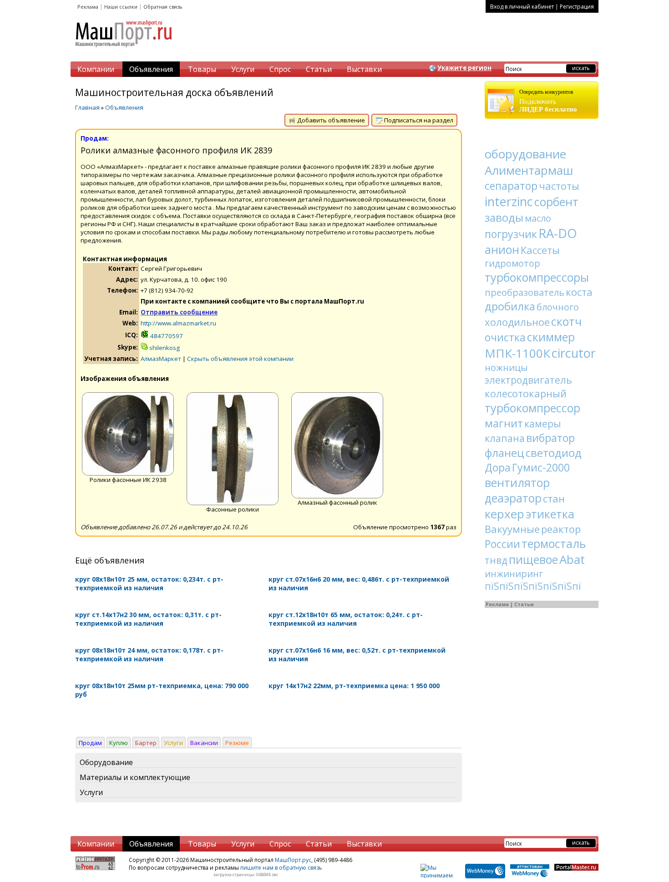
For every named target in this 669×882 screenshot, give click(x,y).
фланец (504, 452)
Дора (498, 467)
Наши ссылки (120, 6)
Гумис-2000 (541, 467)
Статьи (319, 69)
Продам (90, 743)
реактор (561, 529)
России (502, 544)
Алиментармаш (529, 170)
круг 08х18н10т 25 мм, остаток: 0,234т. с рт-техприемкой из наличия (149, 583)
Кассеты (540, 250)
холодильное (517, 322)
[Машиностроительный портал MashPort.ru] (124, 51)
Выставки (364, 69)
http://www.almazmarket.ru (178, 323)
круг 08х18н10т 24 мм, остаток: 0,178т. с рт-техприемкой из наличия (149, 654)
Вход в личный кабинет (522, 6)
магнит (504, 423)
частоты (559, 186)
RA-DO (557, 233)
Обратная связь (162, 6)
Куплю (118, 743)
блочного (558, 307)
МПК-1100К (517, 353)
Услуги (242, 69)
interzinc (509, 201)
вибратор (550, 438)
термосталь (554, 543)
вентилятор (517, 482)
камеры (542, 423)
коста (579, 292)
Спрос (280, 69)
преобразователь (524, 292)
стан (554, 498)
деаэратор (513, 498)
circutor (574, 353)
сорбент (556, 201)
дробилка (510, 306)
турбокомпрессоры (537, 277)
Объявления (151, 69)
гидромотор (512, 263)
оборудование (525, 154)
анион (502, 249)
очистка (505, 337)
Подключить (548, 101)
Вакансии (204, 743)
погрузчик (511, 234)
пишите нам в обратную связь (281, 868)
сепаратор (511, 185)
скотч (566, 321)
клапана (505, 438)
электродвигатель (528, 380)
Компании (95, 69)
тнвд (496, 560)
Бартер (146, 743)
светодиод (554, 452)
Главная (87, 107)
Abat (572, 559)
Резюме (237, 743)
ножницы (506, 367)
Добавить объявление (330, 120)
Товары (202, 69)
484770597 (166, 336)
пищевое (533, 559)
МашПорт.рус (293, 860)
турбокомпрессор (532, 408)
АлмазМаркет (161, 359)
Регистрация (577, 6)
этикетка (550, 514)
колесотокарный (526, 393)
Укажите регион (464, 68)
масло (538, 218)
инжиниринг (514, 574)
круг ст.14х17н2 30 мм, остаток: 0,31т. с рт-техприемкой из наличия (148, 619)
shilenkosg (164, 348)
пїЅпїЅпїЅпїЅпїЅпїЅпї (533, 586)
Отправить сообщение (179, 312)
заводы (504, 217)
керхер (504, 514)
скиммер (551, 337)
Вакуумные (512, 529)
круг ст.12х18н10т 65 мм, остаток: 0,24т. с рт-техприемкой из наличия (346, 619)
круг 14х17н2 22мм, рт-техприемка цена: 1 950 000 (354, 685)
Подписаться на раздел (418, 120)
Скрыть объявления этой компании (240, 359)
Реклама (87, 6)
